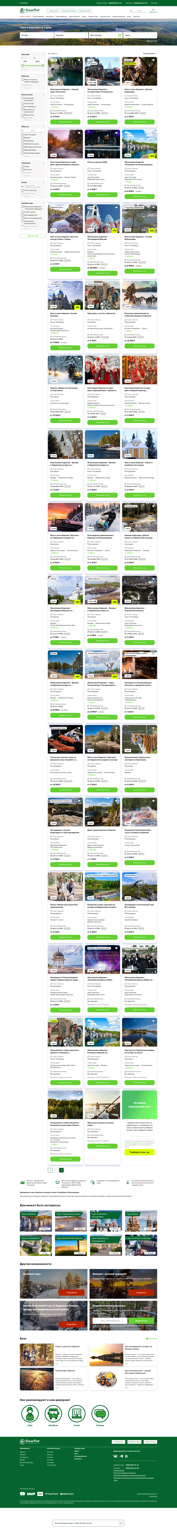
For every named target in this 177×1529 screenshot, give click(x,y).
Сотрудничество (80, 1456)
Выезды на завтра (69, 11)
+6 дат (103, 928)
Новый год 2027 (25, 16)
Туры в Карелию (38, 16)
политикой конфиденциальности (134, 1143)
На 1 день (50, 1452)
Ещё (56, 1364)
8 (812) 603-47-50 (140, 3)
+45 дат (141, 412)
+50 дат (67, 634)
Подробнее (72, 1292)
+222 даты (68, 781)
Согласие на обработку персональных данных (129, 1475)
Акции (84, 16)
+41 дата (105, 113)
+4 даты (67, 260)
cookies (70, 1523)
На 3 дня (50, 1457)
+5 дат (103, 414)
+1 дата (141, 486)
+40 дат (67, 1001)
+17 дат (141, 634)
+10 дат (141, 188)
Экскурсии (50, 16)
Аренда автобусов (118, 16)
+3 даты (104, 486)
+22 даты (142, 262)
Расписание (53, 11)
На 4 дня (50, 1460)
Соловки (23, 1455)
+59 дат (140, 337)
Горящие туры (93, 16)
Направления (25, 1448)
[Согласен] (121, 1523)
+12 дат (141, 854)
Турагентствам (84, 11)
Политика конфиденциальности (124, 1473)
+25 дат (143, 113)
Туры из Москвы (61, 16)
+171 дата (142, 559)
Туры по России (74, 16)
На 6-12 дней (51, 1465)
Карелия (23, 1452)
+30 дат (67, 186)
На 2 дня (50, 1455)
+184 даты (68, 113)
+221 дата (105, 337)
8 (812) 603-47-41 (115, 3)
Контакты (78, 1459)
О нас (129, 16)
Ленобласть (24, 1457)
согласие (127, 1145)
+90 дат (67, 412)
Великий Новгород (26, 1462)
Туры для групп (105, 16)
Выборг (22, 1460)
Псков (22, 1465)
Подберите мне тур (139, 1152)
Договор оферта (118, 1470)
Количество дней (53, 1448)
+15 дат (141, 928)
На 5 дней (50, 1462)
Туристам (136, 16)
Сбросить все (32, 236)
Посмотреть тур (65, 122)
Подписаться (141, 1321)
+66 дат (104, 856)
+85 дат (104, 559)
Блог (76, 1453)
